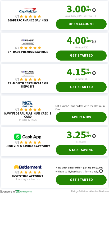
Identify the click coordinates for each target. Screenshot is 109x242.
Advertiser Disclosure (99, 191)
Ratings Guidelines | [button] (80, 191)
